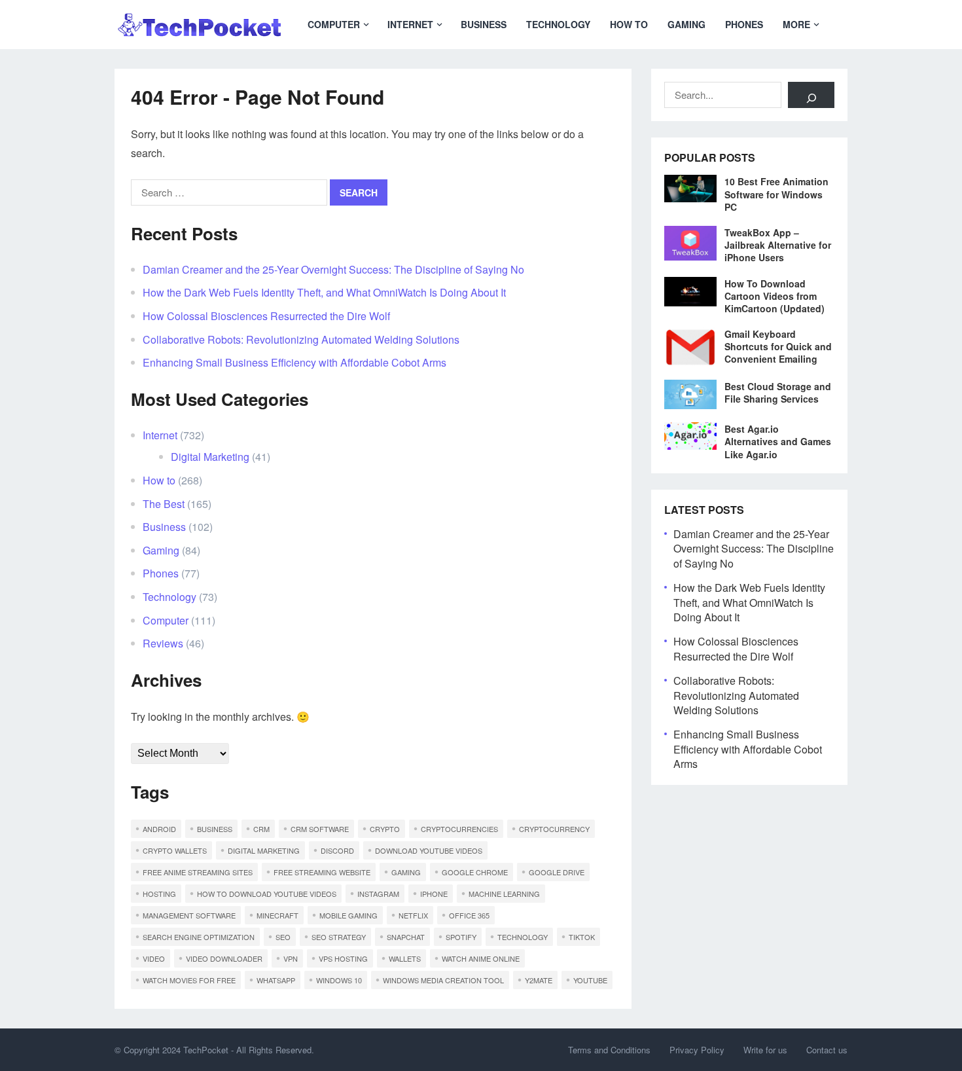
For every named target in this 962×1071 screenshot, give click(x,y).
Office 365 (469, 915)
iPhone (434, 893)
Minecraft (277, 915)
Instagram (378, 893)
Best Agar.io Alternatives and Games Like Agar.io (777, 441)
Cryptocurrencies (459, 829)
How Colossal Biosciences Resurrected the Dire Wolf (266, 315)
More (796, 24)
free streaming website (322, 872)
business (214, 829)
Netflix (413, 915)
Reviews (163, 643)
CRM (261, 829)
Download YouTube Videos (428, 850)
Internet (410, 24)
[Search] (811, 95)
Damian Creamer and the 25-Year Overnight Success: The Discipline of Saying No (333, 269)
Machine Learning (504, 893)
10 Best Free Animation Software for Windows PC (776, 194)
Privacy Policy (696, 1050)
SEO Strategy (339, 937)
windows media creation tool (443, 980)
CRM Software (320, 829)
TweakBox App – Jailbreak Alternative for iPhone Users (777, 245)
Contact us (826, 1050)
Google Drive (556, 872)
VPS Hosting (343, 958)
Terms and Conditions (609, 1050)
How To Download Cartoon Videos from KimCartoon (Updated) (774, 296)
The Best (164, 503)
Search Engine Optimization (199, 937)
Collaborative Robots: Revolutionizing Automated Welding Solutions (301, 339)
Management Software (189, 915)
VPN (290, 958)
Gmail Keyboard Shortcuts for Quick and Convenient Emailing (778, 346)
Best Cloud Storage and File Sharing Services (777, 392)
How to (629, 24)
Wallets (405, 958)
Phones (744, 24)
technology (522, 937)
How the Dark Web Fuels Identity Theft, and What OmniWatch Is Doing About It (324, 292)
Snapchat (406, 937)
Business (484, 24)
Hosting (159, 893)
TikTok (582, 937)
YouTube (590, 980)
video (154, 958)
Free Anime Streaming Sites (198, 872)
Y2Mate (538, 980)
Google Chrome (475, 872)
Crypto (385, 829)
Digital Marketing (210, 456)
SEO (283, 937)
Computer (334, 24)
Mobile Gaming (348, 915)
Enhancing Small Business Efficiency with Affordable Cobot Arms (294, 362)
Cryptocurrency (554, 829)
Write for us (765, 1050)
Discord (337, 850)
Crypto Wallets (175, 850)
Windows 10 (339, 980)
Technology (558, 24)
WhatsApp (276, 980)
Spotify (461, 937)
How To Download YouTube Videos (266, 893)
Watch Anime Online (481, 958)
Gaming (686, 24)
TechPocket (205, 1050)
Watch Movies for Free (189, 980)
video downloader (224, 958)
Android (159, 829)
